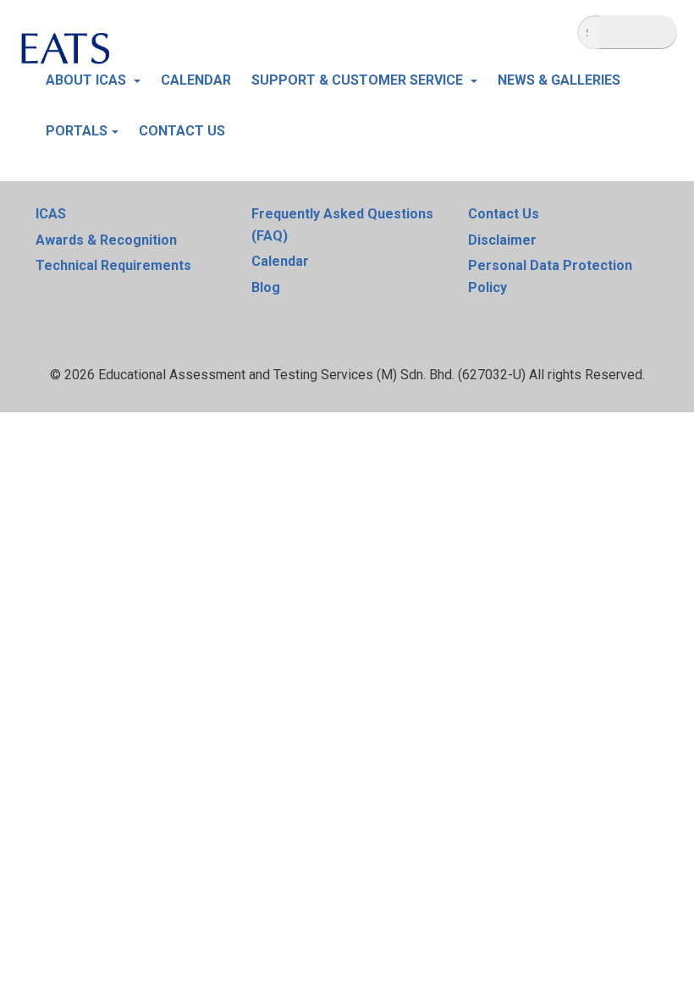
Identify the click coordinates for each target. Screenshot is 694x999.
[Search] (638, 32)
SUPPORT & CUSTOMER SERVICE (358, 80)
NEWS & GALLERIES (559, 80)
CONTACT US (182, 131)
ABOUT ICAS (87, 80)
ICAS (51, 214)
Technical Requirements (113, 265)
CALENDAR (196, 80)
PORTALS (76, 131)
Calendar (280, 261)
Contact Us (503, 214)
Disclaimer (502, 240)
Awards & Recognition (106, 240)
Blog (265, 287)
